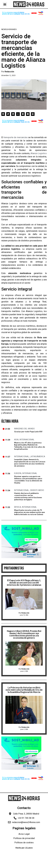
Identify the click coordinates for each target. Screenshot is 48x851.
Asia (16, 439)
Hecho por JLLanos (24, 848)
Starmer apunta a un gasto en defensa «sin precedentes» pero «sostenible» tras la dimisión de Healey (28, 479)
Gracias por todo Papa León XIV (28, 431)
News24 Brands (9, 29)
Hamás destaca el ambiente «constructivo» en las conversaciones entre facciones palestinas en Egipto (28, 496)
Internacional (26, 439)
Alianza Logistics (39, 153)
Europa (17, 473)
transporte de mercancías (16, 137)
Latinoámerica (37, 456)
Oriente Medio (37, 490)
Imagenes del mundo (24, 428)
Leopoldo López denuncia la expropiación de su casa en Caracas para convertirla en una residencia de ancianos (29, 462)
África (17, 507)
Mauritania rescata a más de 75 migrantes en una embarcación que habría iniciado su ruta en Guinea (29, 512)
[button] (5, 4)
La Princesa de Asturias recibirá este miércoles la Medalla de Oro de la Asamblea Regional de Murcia (24, 689)
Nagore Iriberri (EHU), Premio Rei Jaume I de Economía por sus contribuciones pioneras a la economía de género (24, 634)
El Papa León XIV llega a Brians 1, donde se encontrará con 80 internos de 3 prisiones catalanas (24, 582)
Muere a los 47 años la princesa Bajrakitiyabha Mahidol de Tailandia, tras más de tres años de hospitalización (29, 445)
